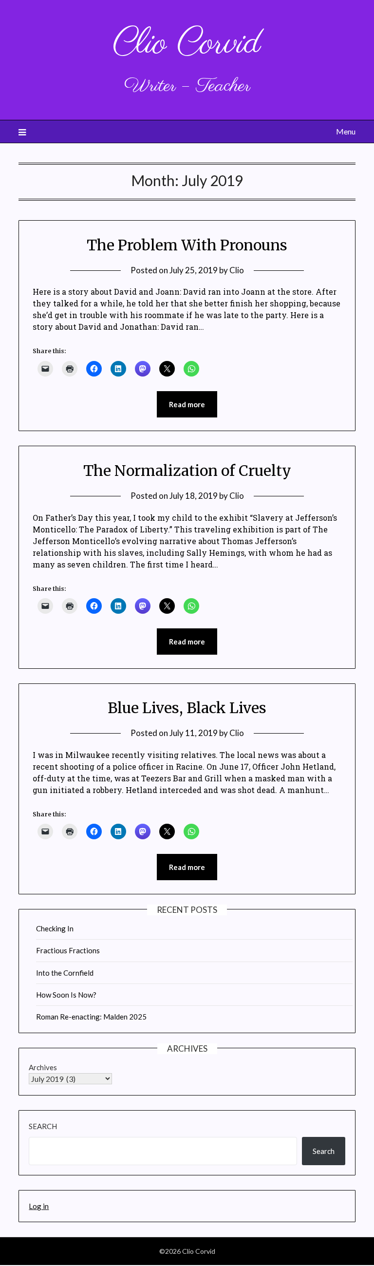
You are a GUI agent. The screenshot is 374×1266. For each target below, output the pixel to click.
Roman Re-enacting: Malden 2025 (91, 1016)
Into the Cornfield (65, 972)
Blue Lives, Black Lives (187, 708)
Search (43, 1126)
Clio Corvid (187, 44)
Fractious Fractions (68, 950)
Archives (43, 1067)
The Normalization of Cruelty (187, 470)
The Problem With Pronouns (187, 245)
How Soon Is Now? (66, 994)
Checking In (55, 928)
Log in (39, 1206)
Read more (187, 404)
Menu (345, 131)
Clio (236, 270)
